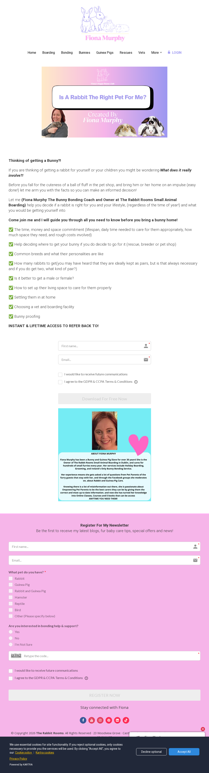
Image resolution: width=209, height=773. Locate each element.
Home (32, 53)
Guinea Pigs (104, 53)
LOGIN (176, 53)
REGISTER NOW (104, 695)
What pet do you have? (26, 572)
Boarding (48, 53)
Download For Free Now (104, 398)
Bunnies (84, 53)
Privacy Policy (18, 758)
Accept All (184, 751)
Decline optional (151, 751)
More (155, 53)
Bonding (67, 53)
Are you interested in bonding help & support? (43, 626)
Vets (141, 53)
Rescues (126, 53)
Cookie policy (23, 752)
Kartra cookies (45, 752)
